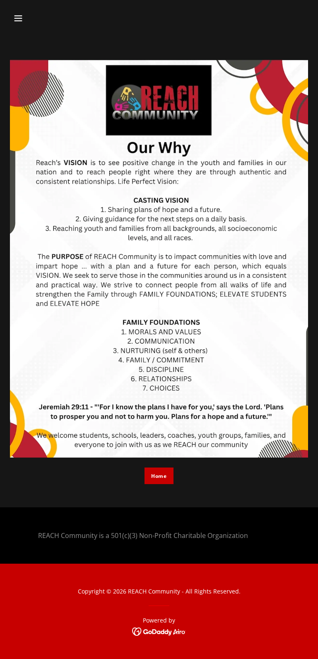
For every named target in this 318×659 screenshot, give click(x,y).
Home (159, 476)
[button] (18, 18)
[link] (159, 630)
